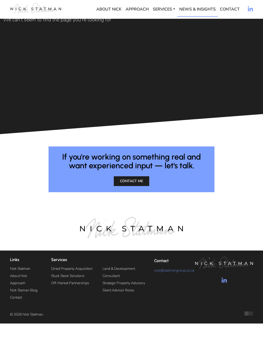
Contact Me (131, 181)
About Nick (108, 9)
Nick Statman (20, 268)
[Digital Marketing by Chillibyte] (249, 313)
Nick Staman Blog (23, 290)
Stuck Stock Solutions (67, 275)
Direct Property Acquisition (72, 268)
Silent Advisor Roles (118, 290)
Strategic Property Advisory (123, 283)
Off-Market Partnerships (70, 283)
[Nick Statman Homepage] (35, 8)
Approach (137, 9)
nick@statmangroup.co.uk (174, 270)
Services (162, 9)
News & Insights (197, 9)
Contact (230, 9)
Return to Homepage (24, 35)
